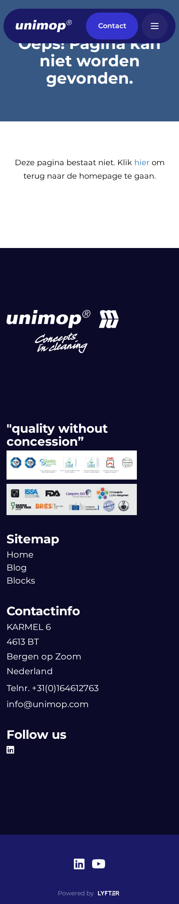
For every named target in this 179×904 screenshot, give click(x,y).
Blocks (21, 580)
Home (20, 554)
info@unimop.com (48, 704)
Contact (112, 26)
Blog (17, 567)
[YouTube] (99, 865)
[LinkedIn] (13, 750)
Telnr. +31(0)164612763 (53, 688)
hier (141, 162)
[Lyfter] (109, 893)
